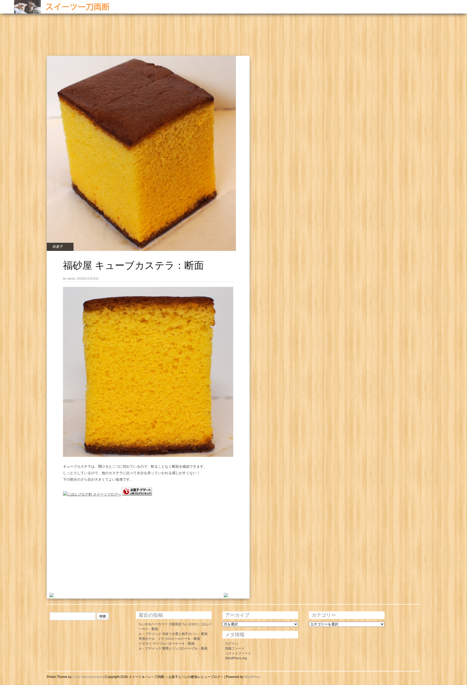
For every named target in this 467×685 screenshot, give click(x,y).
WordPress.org (236, 658)
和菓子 (57, 247)
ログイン (231, 643)
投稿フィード (235, 648)
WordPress (252, 677)
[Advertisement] (145, 38)
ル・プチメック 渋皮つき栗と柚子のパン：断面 (173, 634)
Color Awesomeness (87, 677)
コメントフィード (238, 653)
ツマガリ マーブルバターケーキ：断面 (167, 643)
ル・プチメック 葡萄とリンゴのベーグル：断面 (173, 648)
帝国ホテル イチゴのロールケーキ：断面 (169, 639)
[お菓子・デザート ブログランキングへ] (137, 494)
